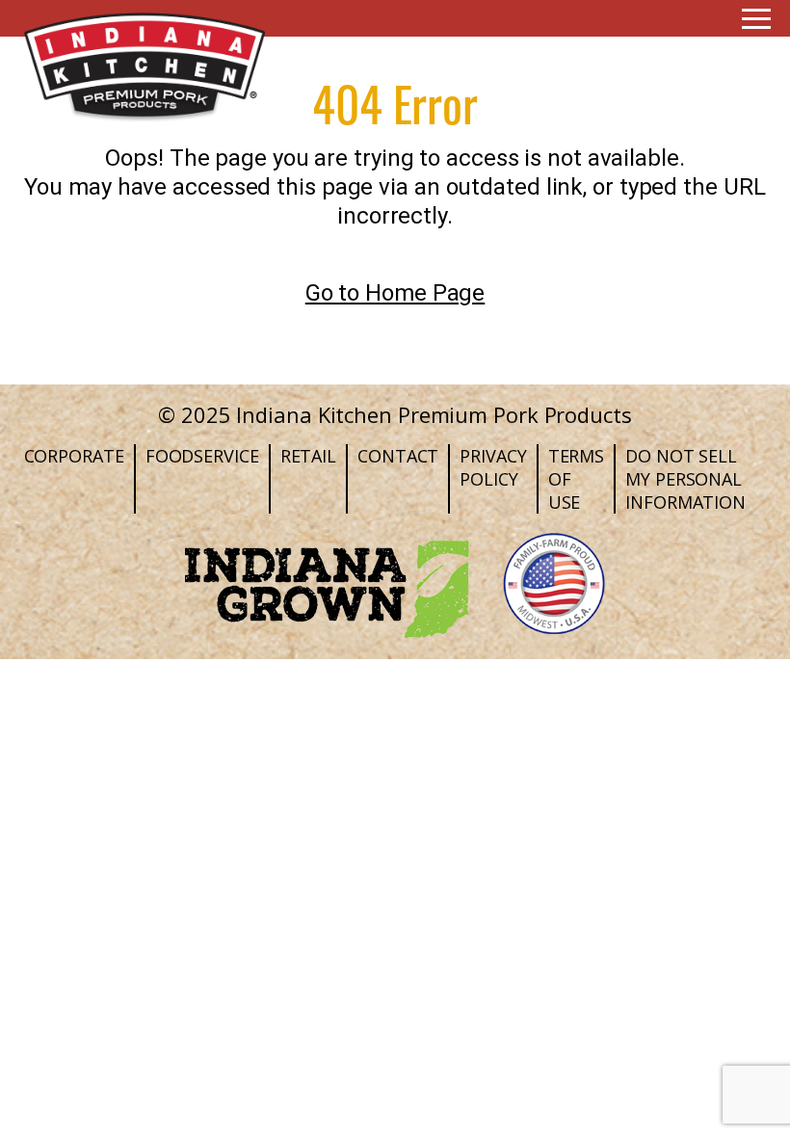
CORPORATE (74, 455)
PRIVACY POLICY (493, 467)
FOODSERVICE (202, 455)
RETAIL (308, 455)
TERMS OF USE (576, 479)
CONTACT (397, 455)
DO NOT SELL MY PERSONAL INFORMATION (685, 479)
